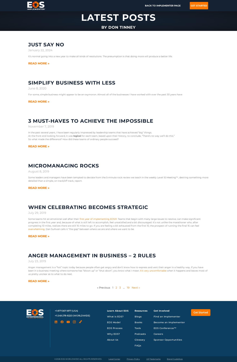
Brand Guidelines (175, 359)
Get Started (199, 5)
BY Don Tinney (118, 27)
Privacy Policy (133, 359)
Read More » (38, 63)
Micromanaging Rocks (63, 166)
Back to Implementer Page (163, 5)
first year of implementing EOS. (98, 219)
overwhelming (36, 229)
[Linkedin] (55, 321)
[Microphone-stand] (80, 321)
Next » (136, 287)
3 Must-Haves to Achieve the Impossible (90, 121)
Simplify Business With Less (71, 83)
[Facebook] (62, 321)
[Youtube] (68, 321)
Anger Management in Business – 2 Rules (92, 255)
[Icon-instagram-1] (74, 321)
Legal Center (114, 359)
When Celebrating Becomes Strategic (88, 207)
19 (128, 287)
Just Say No (46, 45)
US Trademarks (153, 359)
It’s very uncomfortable (153, 270)
